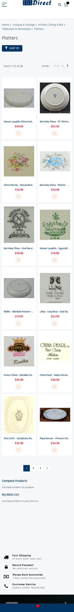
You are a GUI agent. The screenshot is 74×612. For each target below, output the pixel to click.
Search (59, 5)
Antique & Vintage (24, 25)
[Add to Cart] (18, 133)
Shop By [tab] (14, 48)
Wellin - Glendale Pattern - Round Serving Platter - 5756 (34, 311)
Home (5, 25)
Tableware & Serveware (16, 29)
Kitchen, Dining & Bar (50, 25)
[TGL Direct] (37, 2)
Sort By (45, 65)
